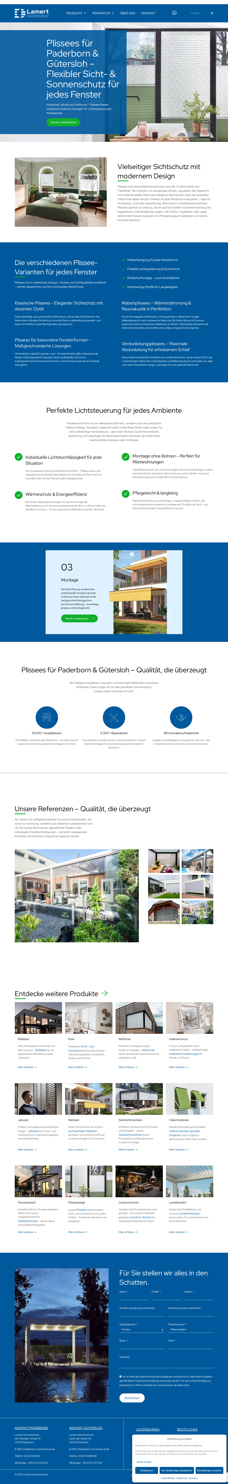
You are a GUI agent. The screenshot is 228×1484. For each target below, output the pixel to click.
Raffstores (148, 1050)
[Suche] (212, 13)
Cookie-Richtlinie (168, 1478)
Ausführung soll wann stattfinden (137, 1308)
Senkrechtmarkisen (130, 1134)
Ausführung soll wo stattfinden (184, 1308)
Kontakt (148, 13)
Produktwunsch (176, 1324)
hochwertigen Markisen (82, 1131)
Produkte (74, 13)
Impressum (193, 1478)
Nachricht (124, 1357)
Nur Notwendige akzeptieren (176, 1470)
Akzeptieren (146, 1470)
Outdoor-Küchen (141, 1217)
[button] (175, 613)
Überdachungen (28, 1221)
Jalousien (34, 1131)
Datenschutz (182, 1478)
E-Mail (155, 1291)
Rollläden (41, 1050)
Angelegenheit (127, 1324)
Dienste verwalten (144, 1461)
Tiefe (171, 1340)
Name (122, 1291)
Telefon (188, 1291)
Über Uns (127, 13)
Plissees (81, 1210)
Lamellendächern (189, 1213)
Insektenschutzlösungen (184, 1054)
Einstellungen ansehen (209, 1470)
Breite (122, 1340)
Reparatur (101, 13)
